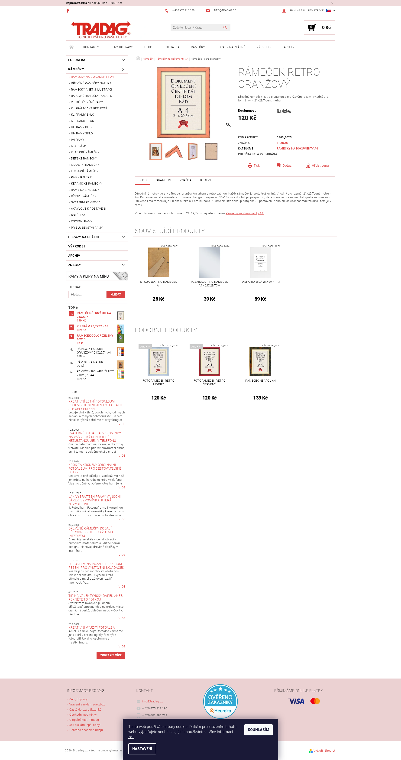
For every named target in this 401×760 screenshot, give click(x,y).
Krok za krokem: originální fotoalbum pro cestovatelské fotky (94, 468)
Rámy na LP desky (85, 190)
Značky (74, 265)
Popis (142, 180)
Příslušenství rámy (87, 227)
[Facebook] (68, 11)
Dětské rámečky (84, 158)
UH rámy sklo (82, 133)
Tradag (282, 143)
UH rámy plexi (82, 127)
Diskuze (206, 180)
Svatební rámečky (85, 202)
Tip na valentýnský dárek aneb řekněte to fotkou (95, 597)
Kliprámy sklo (82, 114)
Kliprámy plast (83, 121)
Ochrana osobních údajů (86, 730)
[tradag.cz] (111, 30)
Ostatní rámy (82, 221)
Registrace (315, 10)
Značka (186, 180)
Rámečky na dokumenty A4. (245, 213)
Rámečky (198, 47)
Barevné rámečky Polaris (91, 95)
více (122, 424)
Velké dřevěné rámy (87, 102)
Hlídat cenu (320, 165)
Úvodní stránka (72, 47)
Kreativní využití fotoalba (91, 627)
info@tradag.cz (152, 701)
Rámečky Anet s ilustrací (91, 89)
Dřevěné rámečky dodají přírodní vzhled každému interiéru (90, 532)
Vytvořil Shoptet (324, 750)
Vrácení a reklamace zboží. (87, 704)
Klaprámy (79, 146)
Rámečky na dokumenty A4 (92, 76)
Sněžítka (78, 215)
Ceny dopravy (121, 47)
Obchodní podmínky (83, 714)
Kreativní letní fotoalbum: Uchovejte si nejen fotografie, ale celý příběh (96, 405)
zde (131, 737)
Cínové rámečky (83, 196)
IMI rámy (77, 139)
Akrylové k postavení (88, 208)
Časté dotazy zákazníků (85, 709)
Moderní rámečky (85, 164)
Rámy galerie (81, 177)
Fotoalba (171, 47)
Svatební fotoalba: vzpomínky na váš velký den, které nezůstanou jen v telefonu (94, 436)
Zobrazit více (111, 655)
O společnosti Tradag (84, 719)
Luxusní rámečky (85, 171)
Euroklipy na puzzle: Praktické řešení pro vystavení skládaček (96, 565)
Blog (148, 47)
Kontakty (91, 47)
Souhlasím (258, 730)
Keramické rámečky (86, 183)
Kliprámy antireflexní (89, 108)
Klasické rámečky (85, 152)
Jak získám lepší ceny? (85, 725)
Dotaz (287, 165)
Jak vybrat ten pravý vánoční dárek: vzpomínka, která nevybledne (94, 500)
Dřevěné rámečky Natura (91, 83)
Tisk (257, 165)
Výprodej (264, 47)
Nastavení (142, 749)
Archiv (289, 47)
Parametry (163, 180)
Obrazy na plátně (231, 47)
